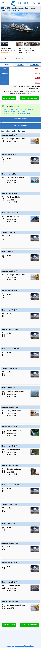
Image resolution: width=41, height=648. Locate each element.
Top (13, 646)
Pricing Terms (19, 646)
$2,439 (37, 69)
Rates (7, 65)
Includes (20, 65)
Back (9, 646)
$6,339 (37, 83)
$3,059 (37, 73)
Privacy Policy (29, 646)
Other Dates (34, 65)
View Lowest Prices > (29, 98)
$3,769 (37, 78)
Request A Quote (9, 98)
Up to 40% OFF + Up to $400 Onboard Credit (17, 113)
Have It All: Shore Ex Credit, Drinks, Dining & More (18, 109)
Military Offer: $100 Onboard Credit (14, 111)
